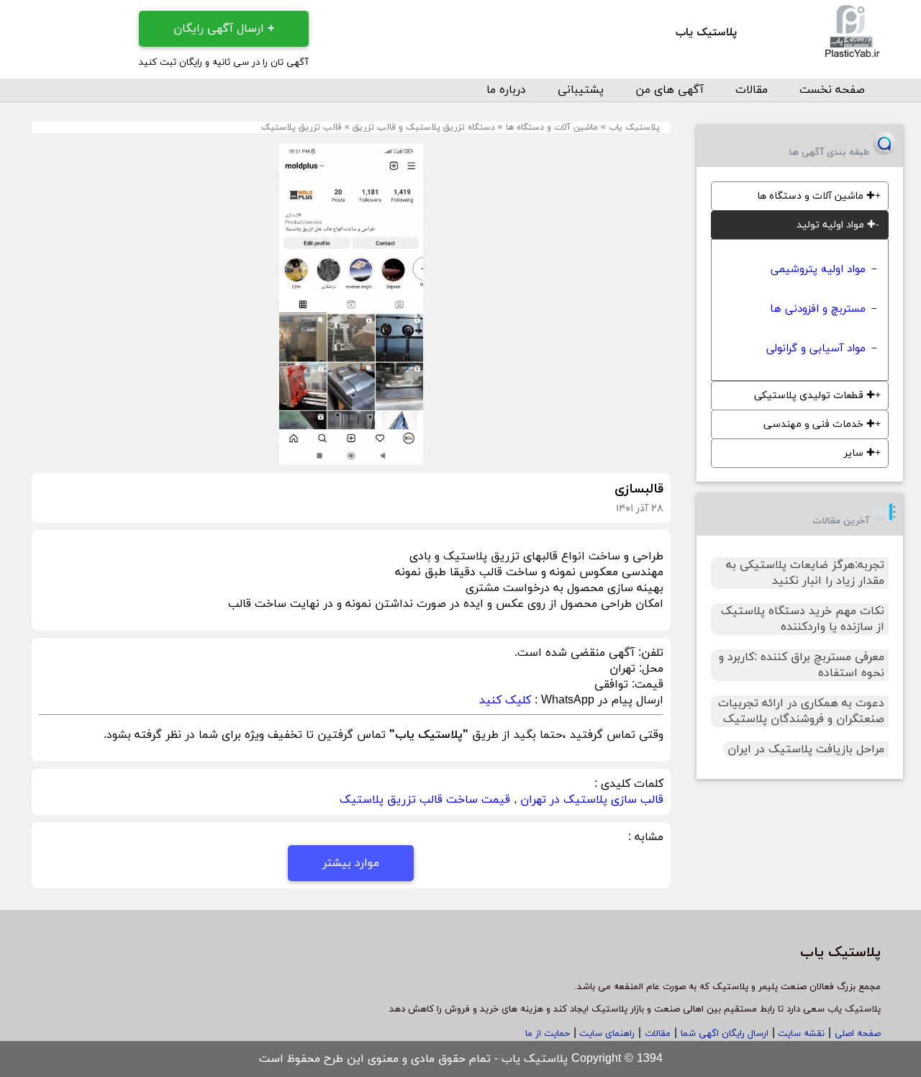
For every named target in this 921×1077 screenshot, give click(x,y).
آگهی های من (669, 90)
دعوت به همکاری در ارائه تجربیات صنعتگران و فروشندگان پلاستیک (801, 711)
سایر (859, 453)
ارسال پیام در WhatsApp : (597, 700)
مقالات (751, 90)
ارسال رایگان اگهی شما (724, 1033)
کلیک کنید (505, 700)
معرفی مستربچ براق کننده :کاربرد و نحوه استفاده (801, 665)
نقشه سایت (800, 1033)
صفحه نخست (832, 90)
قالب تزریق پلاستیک (301, 127)
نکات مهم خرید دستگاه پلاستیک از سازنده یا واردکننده (802, 619)
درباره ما (506, 90)
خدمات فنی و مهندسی (819, 424)
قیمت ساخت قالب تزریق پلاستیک (425, 800)
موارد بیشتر (350, 863)
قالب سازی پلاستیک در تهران (591, 800)
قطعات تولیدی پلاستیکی (814, 395)
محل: (649, 669)
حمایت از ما (547, 1033)
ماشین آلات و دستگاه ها (552, 127)
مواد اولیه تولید (836, 225)
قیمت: (645, 685)
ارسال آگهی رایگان (223, 29)
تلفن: (649, 653)
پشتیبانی (581, 90)
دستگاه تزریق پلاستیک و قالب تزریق (424, 127)
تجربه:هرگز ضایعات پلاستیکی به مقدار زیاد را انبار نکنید (805, 573)
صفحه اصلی (858, 1033)
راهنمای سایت (605, 1033)
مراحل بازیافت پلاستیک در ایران (805, 749)
